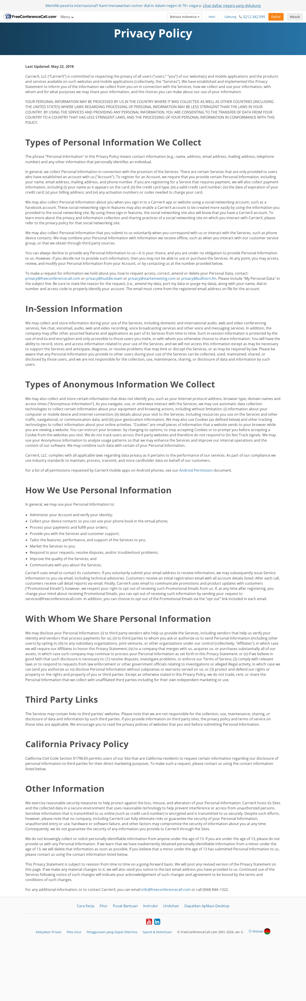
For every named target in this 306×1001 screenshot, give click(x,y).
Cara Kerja (85, 905)
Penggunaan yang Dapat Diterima (112, 932)
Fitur (104, 905)
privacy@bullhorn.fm (198, 278)
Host (212, 17)
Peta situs (74, 932)
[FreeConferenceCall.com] (30, 16)
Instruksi (150, 905)
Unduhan (171, 905)
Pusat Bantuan (125, 905)
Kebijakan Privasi (48, 932)
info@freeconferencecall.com (166, 889)
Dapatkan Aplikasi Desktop (206, 905)
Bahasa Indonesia (184, 17)
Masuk (295, 17)
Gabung (230, 17)
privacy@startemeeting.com (152, 278)
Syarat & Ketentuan (157, 932)
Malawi (258, 931)
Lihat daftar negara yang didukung (232, 5)
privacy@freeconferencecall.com (52, 278)
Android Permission (196, 470)
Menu (65, 16)
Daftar (276, 17)
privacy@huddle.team (104, 278)
